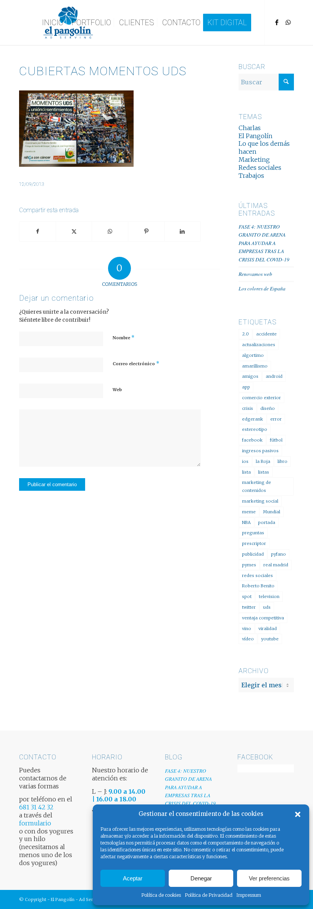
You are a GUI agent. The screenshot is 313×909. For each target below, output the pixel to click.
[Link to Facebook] (276, 22)
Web (117, 389)
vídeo (248, 638)
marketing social (260, 501)
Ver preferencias (269, 878)
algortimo (253, 355)
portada (266, 522)
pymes (249, 564)
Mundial (271, 511)
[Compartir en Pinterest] (146, 231)
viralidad (267, 628)
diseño (267, 408)
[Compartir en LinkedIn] (182, 231)
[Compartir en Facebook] (37, 231)
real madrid (275, 564)
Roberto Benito (258, 585)
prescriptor (254, 543)
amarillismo (255, 366)
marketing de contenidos (256, 486)
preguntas (253, 532)
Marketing (254, 159)
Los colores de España (262, 288)
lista (246, 472)
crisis (247, 408)
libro (282, 461)
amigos (250, 376)
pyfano (278, 554)
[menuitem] (52, 22)
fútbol (276, 440)
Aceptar (132, 878)
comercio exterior (261, 397)
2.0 (245, 334)
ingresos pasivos (260, 450)
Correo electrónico (136, 363)
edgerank (252, 419)
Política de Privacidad (208, 895)
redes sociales (257, 575)
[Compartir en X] (74, 231)
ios (245, 461)
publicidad (253, 554)
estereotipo (254, 429)
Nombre (123, 337)
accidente (266, 334)
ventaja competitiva (263, 618)
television (269, 596)
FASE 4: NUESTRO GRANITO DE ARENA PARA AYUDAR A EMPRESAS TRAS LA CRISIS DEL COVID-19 (264, 243)
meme (249, 511)
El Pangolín (256, 136)
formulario (35, 823)
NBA (246, 522)
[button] (298, 814)
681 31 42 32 (36, 807)
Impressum (248, 895)
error (276, 419)
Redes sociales (260, 167)
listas (263, 472)
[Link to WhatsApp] (288, 22)
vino (246, 628)
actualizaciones (258, 344)
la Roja (263, 461)
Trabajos (251, 175)
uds (267, 607)
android (274, 376)
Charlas (250, 128)
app (246, 387)
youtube (270, 638)
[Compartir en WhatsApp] (110, 231)
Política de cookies (161, 895)
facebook (252, 440)
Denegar (201, 878)
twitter (249, 607)
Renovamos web (255, 273)
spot (247, 596)
